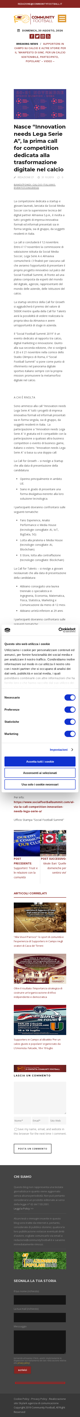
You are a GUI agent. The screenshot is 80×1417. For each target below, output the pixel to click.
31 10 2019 (48, 177)
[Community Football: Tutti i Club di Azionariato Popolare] (34, 19)
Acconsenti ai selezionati (40, 773)
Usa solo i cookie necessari (40, 784)
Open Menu (62, 18)
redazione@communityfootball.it (40, 4)
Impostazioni (59, 749)
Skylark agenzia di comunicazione (39, 1403)
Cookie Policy (21, 1399)
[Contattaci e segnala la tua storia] (40, 1068)
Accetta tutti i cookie (40, 761)
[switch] (70, 709)
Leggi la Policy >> (24, 1208)
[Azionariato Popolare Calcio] (40, 1260)
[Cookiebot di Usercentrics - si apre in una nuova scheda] (59, 630)
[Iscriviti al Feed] (48, 36)
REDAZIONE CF (26, 177)
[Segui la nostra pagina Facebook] (32, 36)
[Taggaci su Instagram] (42, 36)
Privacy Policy (39, 1399)
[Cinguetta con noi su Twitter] (37, 36)
